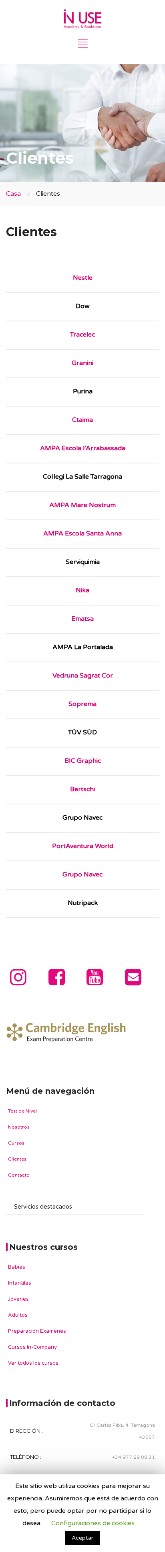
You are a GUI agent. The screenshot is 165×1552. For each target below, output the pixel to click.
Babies (16, 1267)
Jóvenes (18, 1299)
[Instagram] (18, 982)
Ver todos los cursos (33, 1363)
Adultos (18, 1315)
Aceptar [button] (82, 1537)
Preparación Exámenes (37, 1331)
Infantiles (19, 1283)
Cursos (16, 1143)
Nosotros (19, 1127)
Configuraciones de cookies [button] (93, 1523)
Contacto (19, 1175)
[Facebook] (56, 982)
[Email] (133, 982)
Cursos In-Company (32, 1347)
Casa (13, 194)
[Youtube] (95, 982)
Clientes (17, 1159)
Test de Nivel (22, 1111)
